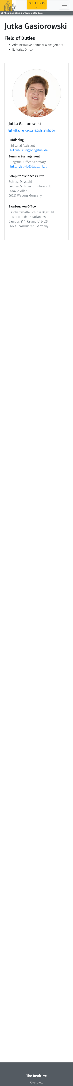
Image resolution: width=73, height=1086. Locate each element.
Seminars (9, 13)
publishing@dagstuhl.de (31, 150)
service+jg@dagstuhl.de (30, 166)
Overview (36, 1082)
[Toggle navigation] (64, 5)
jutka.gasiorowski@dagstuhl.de (33, 130)
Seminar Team (23, 13)
